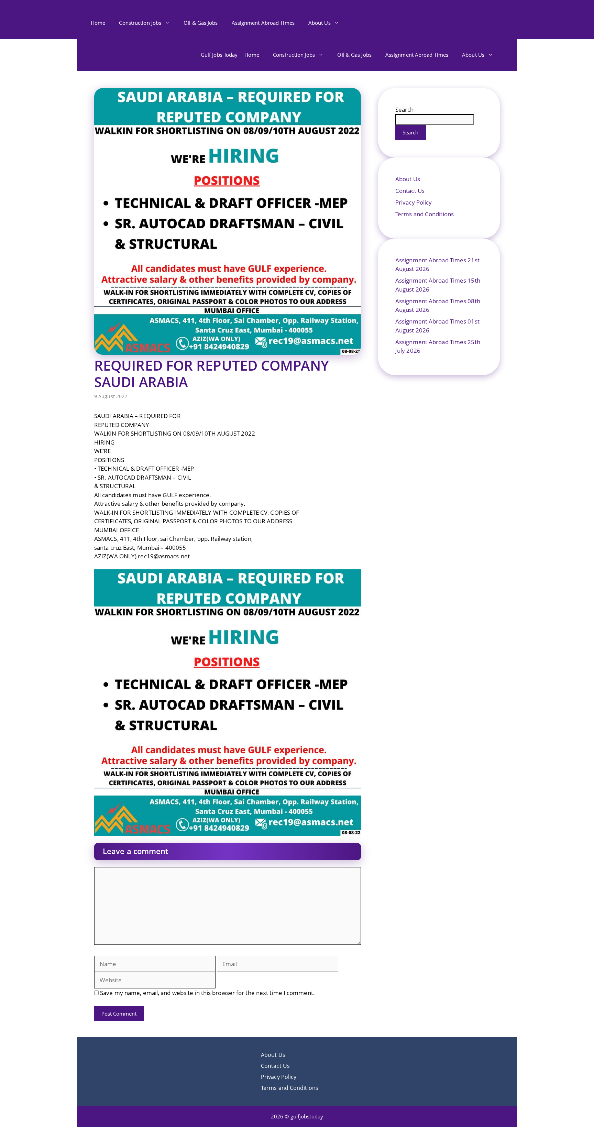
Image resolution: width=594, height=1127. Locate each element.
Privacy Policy (413, 202)
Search (404, 109)
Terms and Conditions (424, 214)
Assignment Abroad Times (263, 22)
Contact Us (410, 191)
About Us (319, 22)
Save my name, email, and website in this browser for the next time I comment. (207, 993)
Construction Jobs (140, 22)
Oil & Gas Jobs (201, 22)
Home (98, 22)
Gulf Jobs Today (219, 54)
